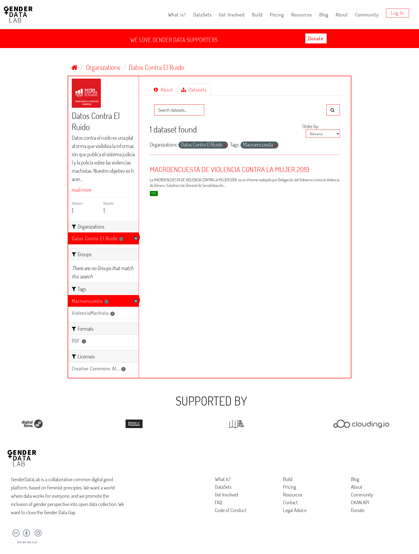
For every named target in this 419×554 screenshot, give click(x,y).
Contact (290, 502)
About (342, 14)
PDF (154, 193)
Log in (397, 13)
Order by (310, 126)
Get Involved (232, 14)
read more (82, 189)
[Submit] (333, 110)
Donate (316, 38)
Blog (323, 14)
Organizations (103, 67)
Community (367, 14)
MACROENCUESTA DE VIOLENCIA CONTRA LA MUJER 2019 (229, 169)
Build (257, 14)
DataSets (202, 14)
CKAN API (360, 502)
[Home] (74, 67)
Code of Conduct (230, 510)
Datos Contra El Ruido (156, 67)
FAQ (218, 502)
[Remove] (224, 145)
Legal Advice (294, 510)
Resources (301, 14)
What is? (177, 14)
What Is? (223, 479)
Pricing (277, 14)
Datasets (197, 89)
